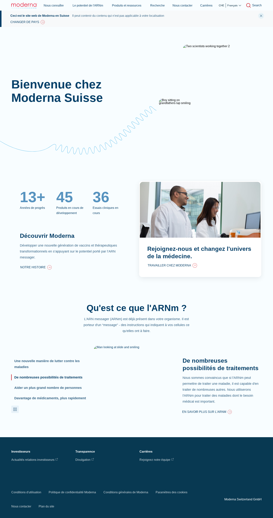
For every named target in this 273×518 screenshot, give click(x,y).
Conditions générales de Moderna (125, 492)
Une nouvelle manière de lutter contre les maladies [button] (47, 364)
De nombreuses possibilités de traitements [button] (48, 377)
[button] (15, 409)
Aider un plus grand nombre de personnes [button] (48, 388)
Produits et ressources (126, 5)
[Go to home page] (24, 5)
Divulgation (82, 459)
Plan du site (46, 506)
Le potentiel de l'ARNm (88, 5)
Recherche (157, 5)
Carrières (206, 5)
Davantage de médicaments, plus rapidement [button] (50, 398)
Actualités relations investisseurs (32, 459)
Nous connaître (54, 5)
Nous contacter (182, 5)
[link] (36, 268)
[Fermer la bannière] (261, 16)
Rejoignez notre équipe (154, 459)
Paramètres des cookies (171, 492)
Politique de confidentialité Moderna (72, 492)
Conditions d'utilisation (26, 492)
